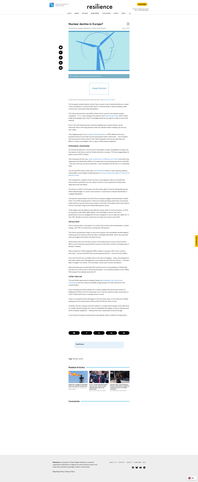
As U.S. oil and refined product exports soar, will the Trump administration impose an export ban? (98, 387)
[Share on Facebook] (86, 333)
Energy (77, 13)
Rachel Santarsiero (75, 387)
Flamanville (100, 171)
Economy (85, 13)
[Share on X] (99, 333)
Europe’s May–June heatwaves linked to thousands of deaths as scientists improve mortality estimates (119, 387)
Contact (121, 462)
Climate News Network (98, 28)
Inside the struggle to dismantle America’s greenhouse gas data (78, 385)
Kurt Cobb (93, 390)
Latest (69, 13)
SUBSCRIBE (142, 4)
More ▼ (124, 13)
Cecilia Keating (115, 390)
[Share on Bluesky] (74, 333)
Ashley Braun (83, 387)
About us (112, 462)
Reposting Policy (58, 471)
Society (116, 13)
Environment (95, 13)
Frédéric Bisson (108, 99)
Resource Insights (101, 390)
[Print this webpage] (123, 333)
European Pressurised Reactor (97, 134)
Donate (129, 462)
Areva (80, 116)
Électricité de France (111, 116)
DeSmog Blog (72, 389)
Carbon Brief (123, 390)
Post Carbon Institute (144, 10)
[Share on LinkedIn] (111, 333)
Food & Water (106, 13)
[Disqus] (99, 424)
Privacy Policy (70, 471)
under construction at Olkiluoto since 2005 (103, 159)
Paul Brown (73, 28)
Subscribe (137, 462)
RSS (144, 462)
